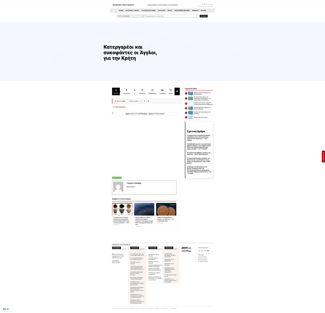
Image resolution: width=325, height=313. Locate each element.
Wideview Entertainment (147, 308)
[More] (177, 91)
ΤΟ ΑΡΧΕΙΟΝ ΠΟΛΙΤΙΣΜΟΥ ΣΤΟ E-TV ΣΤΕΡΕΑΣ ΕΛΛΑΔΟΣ (136, 273)
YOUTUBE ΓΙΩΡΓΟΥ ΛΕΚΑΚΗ (135, 262)
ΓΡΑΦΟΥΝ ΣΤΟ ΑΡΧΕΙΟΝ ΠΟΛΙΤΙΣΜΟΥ (154, 273)
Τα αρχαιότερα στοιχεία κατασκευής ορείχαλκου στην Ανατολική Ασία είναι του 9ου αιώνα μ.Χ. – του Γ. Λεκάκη (198, 138)
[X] (205, 250)
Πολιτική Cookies (202, 257)
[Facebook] (198, 250)
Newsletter (323, 156)
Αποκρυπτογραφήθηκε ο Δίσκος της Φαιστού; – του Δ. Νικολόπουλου (198, 153)
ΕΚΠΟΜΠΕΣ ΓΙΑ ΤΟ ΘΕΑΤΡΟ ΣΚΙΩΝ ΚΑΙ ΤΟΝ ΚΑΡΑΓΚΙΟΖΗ (170, 280)
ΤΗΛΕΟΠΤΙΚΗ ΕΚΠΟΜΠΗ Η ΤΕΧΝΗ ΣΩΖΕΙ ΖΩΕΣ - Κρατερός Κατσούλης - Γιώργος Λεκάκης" (137, 289)
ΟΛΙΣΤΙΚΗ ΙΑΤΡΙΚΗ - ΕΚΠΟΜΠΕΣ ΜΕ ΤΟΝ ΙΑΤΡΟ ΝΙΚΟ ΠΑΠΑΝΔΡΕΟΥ (169, 270)
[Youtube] (208, 250)
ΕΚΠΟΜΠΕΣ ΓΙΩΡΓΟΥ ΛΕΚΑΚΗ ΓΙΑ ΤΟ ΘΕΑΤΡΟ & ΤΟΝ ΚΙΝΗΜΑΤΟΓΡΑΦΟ (137, 301)
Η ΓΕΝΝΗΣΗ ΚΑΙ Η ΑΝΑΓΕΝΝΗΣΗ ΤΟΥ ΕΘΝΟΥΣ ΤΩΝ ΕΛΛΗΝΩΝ (137, 283)
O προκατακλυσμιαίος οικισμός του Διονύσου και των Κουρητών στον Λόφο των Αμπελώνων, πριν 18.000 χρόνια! (198, 160)
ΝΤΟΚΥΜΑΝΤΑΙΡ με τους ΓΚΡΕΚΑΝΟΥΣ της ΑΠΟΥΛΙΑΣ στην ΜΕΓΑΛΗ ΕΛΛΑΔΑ (137, 296)
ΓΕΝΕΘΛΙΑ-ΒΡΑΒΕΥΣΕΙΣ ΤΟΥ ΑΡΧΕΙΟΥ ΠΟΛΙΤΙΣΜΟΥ (155, 265)
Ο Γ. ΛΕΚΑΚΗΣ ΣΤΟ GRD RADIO (170, 275)
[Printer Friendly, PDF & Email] (117, 179)
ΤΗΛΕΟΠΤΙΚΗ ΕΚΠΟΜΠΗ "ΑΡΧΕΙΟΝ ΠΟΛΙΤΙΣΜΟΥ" (136, 278)
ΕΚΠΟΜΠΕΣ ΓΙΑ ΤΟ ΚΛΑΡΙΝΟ (169, 264)
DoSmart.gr (132, 308)
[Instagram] (201, 250)
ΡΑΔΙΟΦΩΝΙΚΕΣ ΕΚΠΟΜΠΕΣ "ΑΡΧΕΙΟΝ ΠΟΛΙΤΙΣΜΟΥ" (170, 255)
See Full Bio (130, 187)
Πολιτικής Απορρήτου (202, 259)
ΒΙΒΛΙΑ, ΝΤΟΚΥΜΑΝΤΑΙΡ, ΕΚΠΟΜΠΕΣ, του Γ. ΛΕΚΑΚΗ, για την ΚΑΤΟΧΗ (155, 278)
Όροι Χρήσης (201, 254)
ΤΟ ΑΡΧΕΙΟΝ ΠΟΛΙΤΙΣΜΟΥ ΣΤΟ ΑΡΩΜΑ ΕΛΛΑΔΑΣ (136, 258)
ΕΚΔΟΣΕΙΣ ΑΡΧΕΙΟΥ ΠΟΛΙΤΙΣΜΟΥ (153, 258)
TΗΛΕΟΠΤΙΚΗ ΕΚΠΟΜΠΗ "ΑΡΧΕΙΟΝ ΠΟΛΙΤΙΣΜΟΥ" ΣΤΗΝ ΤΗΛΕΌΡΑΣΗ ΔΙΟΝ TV (137, 268)
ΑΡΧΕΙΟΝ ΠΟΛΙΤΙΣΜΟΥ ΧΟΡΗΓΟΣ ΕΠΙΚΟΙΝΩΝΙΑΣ (154, 269)
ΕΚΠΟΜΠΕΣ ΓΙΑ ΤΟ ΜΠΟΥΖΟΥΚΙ (169, 260)
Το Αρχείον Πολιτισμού (203, 261)
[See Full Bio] (135, 187)
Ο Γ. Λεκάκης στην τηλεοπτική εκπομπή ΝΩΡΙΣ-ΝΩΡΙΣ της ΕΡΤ (137, 254)
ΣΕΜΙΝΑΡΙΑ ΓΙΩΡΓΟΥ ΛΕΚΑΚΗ (153, 262)
